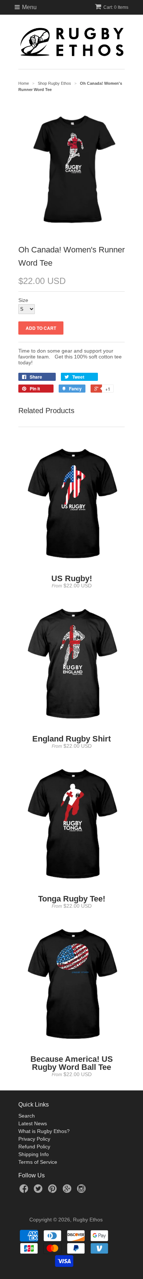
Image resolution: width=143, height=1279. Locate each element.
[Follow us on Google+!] (68, 1190)
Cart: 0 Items (115, 7)
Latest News (32, 1123)
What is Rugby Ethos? (44, 1131)
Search (26, 1116)
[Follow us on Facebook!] (24, 1190)
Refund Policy (34, 1146)
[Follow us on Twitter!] (39, 1190)
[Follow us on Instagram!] (82, 1190)
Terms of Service (37, 1162)
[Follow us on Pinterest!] (53, 1190)
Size (23, 300)
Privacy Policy (34, 1139)
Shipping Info (33, 1154)
